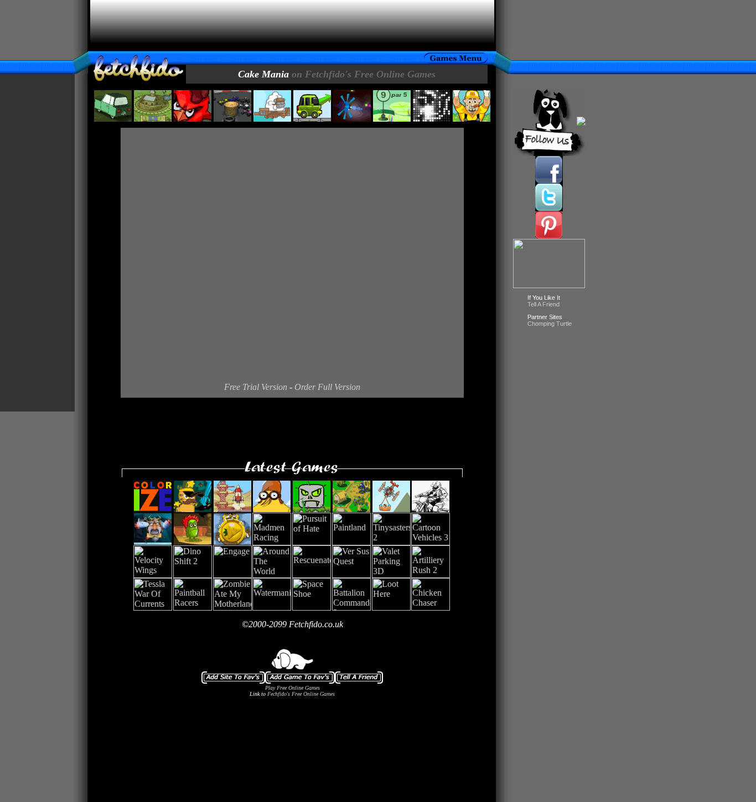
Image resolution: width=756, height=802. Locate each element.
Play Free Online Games (292, 688)
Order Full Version (327, 387)
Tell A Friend (543, 304)
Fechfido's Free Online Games (301, 694)
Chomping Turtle (549, 323)
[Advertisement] (292, 25)
